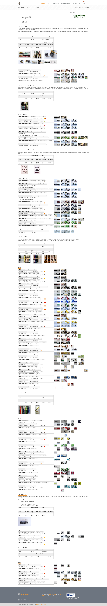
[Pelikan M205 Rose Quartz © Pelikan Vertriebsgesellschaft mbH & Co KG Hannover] (82, 490)
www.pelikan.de (77, 600)
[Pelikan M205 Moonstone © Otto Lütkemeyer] (55, 476)
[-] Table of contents (22, 13)
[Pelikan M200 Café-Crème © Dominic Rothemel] (55, 332)
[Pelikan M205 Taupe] (55, 442)
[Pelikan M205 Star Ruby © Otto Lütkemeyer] (55, 473)
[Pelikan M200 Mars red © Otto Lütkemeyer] (55, 339)
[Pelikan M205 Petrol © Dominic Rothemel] (55, 479)
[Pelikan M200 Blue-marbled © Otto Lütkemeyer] (55, 277)
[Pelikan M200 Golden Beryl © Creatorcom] (55, 363)
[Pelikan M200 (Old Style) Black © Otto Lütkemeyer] (55, 117)
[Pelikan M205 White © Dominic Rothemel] (55, 431)
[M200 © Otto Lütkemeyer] (24, 259)
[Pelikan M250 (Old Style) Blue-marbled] (55, 184)
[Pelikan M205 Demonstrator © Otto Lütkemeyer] (55, 466)
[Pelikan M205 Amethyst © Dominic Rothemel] (55, 449)
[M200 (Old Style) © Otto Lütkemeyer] (24, 106)
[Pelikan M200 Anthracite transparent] (55, 308)
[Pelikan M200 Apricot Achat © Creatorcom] (55, 384)
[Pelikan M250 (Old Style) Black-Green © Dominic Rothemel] (55, 212)
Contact (87, 1)
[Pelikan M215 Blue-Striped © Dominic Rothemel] (55, 532)
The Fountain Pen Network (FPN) (41, 604)
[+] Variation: (28, 135)
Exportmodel (34, 70)
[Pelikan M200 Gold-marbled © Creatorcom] (55, 353)
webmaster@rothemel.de (26, 600)
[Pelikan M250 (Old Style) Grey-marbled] (55, 196)
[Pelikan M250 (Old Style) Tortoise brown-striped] (55, 219)
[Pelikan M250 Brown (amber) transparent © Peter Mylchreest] (55, 579)
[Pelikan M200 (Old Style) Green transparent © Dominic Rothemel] (55, 137)
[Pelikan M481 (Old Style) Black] (55, 74)
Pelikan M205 (24, 20)
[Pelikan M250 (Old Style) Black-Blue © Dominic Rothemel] (55, 209)
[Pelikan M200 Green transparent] (55, 305)
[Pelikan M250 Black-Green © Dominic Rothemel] (55, 576)
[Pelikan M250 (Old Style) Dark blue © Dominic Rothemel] (55, 205)
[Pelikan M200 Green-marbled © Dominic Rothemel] (55, 280)
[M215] (24, 521)
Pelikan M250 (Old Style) (26, 17)
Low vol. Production (30, 80)
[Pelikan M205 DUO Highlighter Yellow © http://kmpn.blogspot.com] (79, 438)
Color (39, 70)
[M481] (21, 61)
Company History (65, 3)
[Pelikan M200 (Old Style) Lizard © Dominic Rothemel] (55, 144)
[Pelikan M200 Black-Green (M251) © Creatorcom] (55, 360)
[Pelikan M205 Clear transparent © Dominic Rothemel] (55, 421)
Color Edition (30, 355)
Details (46, 76)
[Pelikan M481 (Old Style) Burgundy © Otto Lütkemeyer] (55, 70)
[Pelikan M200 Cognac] (55, 329)
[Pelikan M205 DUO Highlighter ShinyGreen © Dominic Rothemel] (55, 445)
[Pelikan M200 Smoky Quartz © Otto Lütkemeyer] (55, 346)
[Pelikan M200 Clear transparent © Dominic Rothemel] (55, 291)
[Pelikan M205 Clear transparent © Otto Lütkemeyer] (79, 421)
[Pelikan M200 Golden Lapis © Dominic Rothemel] (55, 377)
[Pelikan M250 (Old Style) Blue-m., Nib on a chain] (55, 189)
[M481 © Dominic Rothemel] (50, 54)
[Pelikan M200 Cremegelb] (55, 322)
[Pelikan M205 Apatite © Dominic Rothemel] (55, 486)
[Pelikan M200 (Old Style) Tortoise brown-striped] (55, 141)
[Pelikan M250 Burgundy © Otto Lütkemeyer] (55, 569)
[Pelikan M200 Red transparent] (55, 298)
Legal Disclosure (52, 594)
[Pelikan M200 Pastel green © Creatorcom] (55, 356)
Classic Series (80, 7)
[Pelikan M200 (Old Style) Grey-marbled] (55, 120)
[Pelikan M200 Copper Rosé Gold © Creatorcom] (55, 370)
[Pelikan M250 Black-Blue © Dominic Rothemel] (55, 572)
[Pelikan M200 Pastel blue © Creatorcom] (55, 366)
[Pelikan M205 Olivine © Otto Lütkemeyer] (55, 469)
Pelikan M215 (24, 21)
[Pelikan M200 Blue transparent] (55, 301)
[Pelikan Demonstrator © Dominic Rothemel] (55, 81)
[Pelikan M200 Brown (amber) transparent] (55, 318)
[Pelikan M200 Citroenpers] (55, 311)
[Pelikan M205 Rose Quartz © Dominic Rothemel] (55, 490)
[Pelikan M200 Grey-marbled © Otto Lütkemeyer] (55, 273)
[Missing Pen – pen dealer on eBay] (79, 16)
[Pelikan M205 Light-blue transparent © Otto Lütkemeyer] (55, 455)
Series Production (33, 73)
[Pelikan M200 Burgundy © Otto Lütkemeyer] (55, 284)
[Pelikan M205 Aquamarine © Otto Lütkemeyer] (58, 459)
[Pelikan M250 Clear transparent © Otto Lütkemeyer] (55, 582)
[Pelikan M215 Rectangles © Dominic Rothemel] (55, 543)
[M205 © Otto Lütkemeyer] (24, 409)
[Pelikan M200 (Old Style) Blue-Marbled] (55, 124)
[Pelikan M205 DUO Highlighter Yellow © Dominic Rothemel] (55, 438)
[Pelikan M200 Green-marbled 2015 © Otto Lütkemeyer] (55, 342)
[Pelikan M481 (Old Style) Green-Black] (55, 77)
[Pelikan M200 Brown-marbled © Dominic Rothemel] (55, 349)
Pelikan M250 (24, 22)
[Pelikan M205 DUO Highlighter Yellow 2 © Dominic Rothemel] (55, 483)
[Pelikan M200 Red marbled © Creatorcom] (55, 380)
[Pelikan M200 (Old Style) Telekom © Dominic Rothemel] (55, 132)
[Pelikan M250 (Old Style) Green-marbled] (55, 193)
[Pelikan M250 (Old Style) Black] (55, 181)
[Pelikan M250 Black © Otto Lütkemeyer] (55, 565)
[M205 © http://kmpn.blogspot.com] (37, 409)
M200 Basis (87, 7)
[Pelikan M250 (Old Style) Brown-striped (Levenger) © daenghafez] (55, 215)
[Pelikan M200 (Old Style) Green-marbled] (55, 127)
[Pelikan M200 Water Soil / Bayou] (55, 336)
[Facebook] (19, 594)
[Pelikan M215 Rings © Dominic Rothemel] (55, 536)
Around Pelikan (76, 3)
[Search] (88, 4)
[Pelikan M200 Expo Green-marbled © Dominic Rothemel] (55, 287)
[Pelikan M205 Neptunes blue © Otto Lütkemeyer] (55, 452)
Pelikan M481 (24, 14)
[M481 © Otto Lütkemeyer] (24, 54)
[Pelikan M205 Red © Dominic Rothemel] (55, 428)
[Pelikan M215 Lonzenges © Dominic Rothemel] (55, 539)
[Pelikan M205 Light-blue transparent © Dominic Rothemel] (55, 435)
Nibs (49, 3)
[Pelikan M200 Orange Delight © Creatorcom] (55, 373)
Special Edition (31, 325)
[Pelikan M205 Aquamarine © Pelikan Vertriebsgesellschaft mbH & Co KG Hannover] (55, 459)
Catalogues (56, 3)
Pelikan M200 (24, 18)
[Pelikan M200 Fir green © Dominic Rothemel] (55, 294)
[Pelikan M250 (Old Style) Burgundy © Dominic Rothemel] (55, 202)
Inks (84, 3)
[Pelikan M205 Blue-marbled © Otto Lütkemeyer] (55, 462)
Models (43, 3)
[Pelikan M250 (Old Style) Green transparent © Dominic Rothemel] (55, 222)
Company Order (34, 131)
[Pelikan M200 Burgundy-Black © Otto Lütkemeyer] (55, 315)
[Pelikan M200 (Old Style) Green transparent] (82, 137)
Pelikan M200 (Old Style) (26, 16)
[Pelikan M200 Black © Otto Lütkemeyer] (55, 270)
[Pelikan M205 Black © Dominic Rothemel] (55, 424)
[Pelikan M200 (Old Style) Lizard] (79, 144)
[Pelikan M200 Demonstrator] (55, 325)
